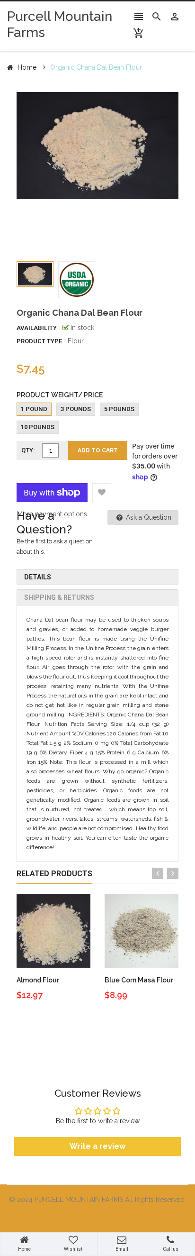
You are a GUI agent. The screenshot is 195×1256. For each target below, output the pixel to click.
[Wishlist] (101, 492)
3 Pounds (76, 409)
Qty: (28, 450)
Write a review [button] (97, 1146)
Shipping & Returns (59, 597)
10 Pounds (37, 427)
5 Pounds (119, 409)
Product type (39, 341)
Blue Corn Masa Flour (139, 980)
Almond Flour (38, 980)
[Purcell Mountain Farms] (97, 1218)
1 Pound (34, 409)
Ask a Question (147, 517)
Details (37, 577)
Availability (37, 327)
